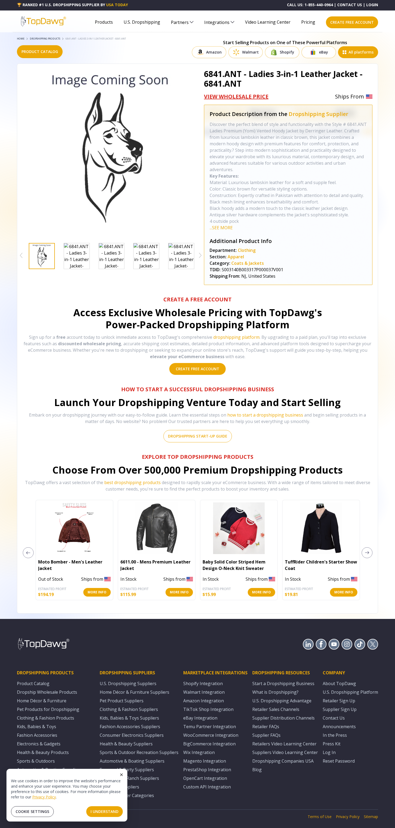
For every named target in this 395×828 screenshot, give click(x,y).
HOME (20, 38)
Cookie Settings (32, 811)
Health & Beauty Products (43, 752)
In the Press (335, 735)
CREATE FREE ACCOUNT (352, 22)
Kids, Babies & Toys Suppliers (129, 718)
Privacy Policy (44, 796)
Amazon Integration (203, 701)
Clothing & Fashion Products (45, 718)
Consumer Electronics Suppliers (132, 735)
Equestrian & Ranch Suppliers (129, 778)
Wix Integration (199, 752)
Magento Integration (204, 761)
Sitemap (371, 816)
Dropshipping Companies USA (283, 761)
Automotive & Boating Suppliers (132, 761)
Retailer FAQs (265, 727)
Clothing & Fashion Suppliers (129, 709)
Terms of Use (320, 816)
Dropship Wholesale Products (47, 692)
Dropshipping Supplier (318, 114)
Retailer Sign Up (339, 701)
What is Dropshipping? (275, 692)
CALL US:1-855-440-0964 (310, 4)
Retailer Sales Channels (275, 709)
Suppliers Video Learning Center (285, 752)
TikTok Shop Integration (208, 709)
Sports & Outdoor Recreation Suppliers (139, 752)
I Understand (105, 811)
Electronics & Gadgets (38, 744)
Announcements (339, 727)
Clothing (247, 250)
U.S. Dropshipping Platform (350, 692)
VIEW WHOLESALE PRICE (236, 96)
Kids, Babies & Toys (36, 727)
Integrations (216, 22)
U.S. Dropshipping (142, 22)
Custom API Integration (207, 787)
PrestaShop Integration (207, 770)
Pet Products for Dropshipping (48, 709)
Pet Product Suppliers (121, 701)
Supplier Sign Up (340, 709)
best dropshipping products (132, 482)
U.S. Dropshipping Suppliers (128, 683)
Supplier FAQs (266, 735)
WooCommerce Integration (210, 735)
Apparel (236, 257)
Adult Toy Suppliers (119, 787)
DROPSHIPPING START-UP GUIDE (197, 436)
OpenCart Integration (205, 778)
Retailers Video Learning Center (284, 744)
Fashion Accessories (37, 735)
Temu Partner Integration (209, 727)
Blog (257, 770)
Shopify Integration (203, 683)
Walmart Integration (204, 692)
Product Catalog (33, 683)
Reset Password (339, 761)
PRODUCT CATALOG (39, 51)
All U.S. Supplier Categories (127, 795)
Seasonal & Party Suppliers (127, 770)
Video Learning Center (267, 22)
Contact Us (334, 718)
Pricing (308, 22)
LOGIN (372, 4)
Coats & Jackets (247, 263)
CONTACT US (349, 4)
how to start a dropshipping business (265, 415)
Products (104, 22)
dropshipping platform (236, 337)
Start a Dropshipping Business (283, 683)
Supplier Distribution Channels (283, 718)
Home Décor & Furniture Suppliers (134, 692)
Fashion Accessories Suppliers (130, 727)
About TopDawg (339, 683)
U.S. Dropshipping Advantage (281, 701)
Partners (180, 22)
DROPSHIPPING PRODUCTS (45, 38)
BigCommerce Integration (209, 744)
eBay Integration (200, 718)
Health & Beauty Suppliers (126, 744)
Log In (329, 752)
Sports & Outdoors (36, 761)
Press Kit (331, 744)
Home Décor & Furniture (41, 701)
